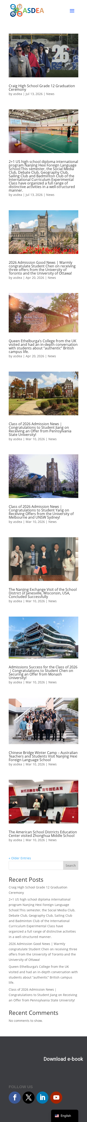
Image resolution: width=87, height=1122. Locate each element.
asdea (17, 94)
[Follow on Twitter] (29, 1098)
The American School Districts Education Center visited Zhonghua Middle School (43, 834)
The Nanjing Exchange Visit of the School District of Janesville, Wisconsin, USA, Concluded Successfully (43, 593)
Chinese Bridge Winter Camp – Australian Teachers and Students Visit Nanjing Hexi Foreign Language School (43, 756)
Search (71, 865)
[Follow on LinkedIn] (42, 1098)
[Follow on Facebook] (15, 1098)
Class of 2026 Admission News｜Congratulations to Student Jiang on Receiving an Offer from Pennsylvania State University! (40, 429)
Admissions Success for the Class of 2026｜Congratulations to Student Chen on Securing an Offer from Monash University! (43, 672)
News (50, 94)
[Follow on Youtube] (56, 1098)
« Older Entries (20, 858)
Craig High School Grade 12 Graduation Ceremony (42, 87)
